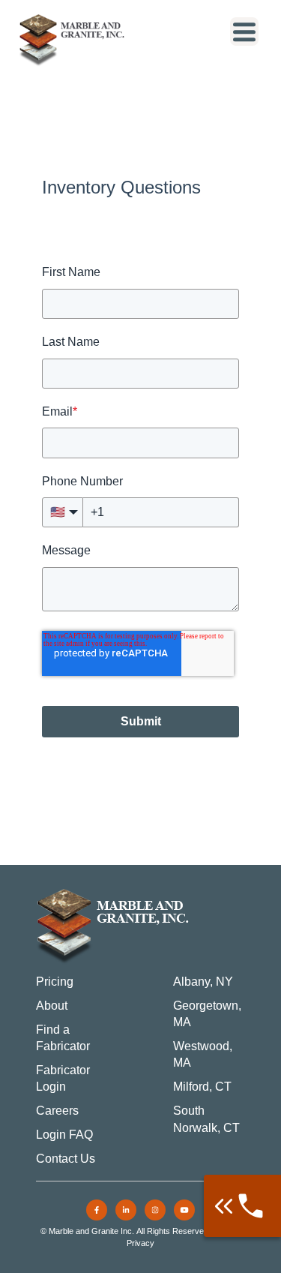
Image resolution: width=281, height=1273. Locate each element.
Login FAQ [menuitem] (64, 1134)
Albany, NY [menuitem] (203, 981)
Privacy (140, 1242)
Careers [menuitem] (57, 1110)
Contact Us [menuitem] (65, 1158)
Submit (141, 721)
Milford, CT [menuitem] (202, 1086)
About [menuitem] (51, 1005)
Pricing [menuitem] (54, 981)
